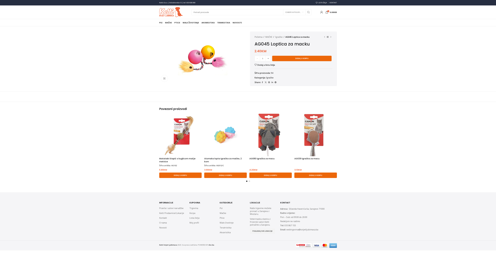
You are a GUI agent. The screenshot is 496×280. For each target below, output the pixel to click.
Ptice (222, 217)
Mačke (223, 213)
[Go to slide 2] (249, 181)
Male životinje (227, 222)
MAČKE (268, 37)
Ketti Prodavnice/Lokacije (171, 213)
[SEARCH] (308, 12)
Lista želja (194, 217)
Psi (221, 208)
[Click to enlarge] (164, 78)
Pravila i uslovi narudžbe (171, 208)
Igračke (279, 37)
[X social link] (265, 82)
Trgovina (193, 208)
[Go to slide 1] (246, 181)
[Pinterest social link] (269, 82)
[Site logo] (171, 11)
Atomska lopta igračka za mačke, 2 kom (223, 160)
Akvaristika (225, 232)
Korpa (192, 213)
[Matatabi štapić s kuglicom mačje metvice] (180, 135)
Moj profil (194, 222)
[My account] (321, 12)
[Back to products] (327, 37)
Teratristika (225, 227)
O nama (163, 222)
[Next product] (330, 37)
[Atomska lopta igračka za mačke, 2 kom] (225, 135)
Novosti (163, 227)
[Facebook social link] (262, 82)
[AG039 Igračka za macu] (315, 135)
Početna (258, 37)
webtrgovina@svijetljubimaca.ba (302, 229)
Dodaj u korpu (301, 58)
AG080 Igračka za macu (262, 158)
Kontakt (163, 217)
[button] (180, 175)
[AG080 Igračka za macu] (270, 135)
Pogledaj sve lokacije (262, 231)
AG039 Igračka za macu (307, 158)
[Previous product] (324, 37)
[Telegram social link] (275, 82)
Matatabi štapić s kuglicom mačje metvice (177, 160)
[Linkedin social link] (272, 82)
